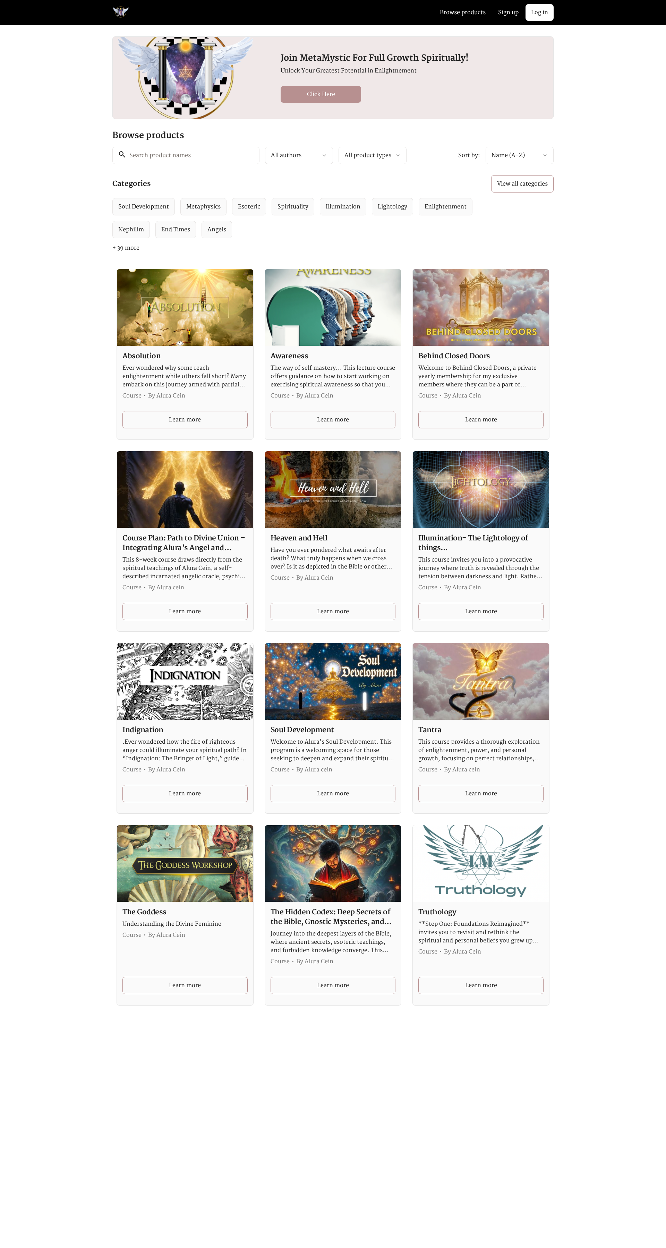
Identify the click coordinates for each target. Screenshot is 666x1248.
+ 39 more (125, 248)
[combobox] (299, 155)
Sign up (508, 12)
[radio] (143, 206)
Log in (539, 12)
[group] (304, 218)
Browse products (463, 12)
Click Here (321, 94)
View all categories (522, 183)
